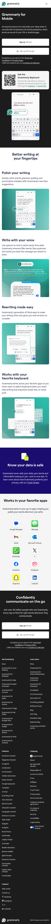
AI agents (5, 764)
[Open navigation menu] (47, 4)
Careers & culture (36, 774)
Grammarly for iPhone (7, 732)
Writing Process (36, 706)
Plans (32, 664)
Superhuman (37, 756)
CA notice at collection (34, 809)
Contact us (6, 893)
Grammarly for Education (35, 685)
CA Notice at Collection (31, 63)
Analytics (5, 828)
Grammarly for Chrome (7, 691)
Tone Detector (7, 800)
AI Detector (6, 768)
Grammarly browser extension (9, 685)
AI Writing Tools (7, 796)
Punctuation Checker (6, 865)
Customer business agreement (37, 803)
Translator (5, 788)
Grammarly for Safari (7, 697)
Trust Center (33, 482)
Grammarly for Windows (7, 675)
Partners (33, 786)
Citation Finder (7, 840)
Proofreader (6, 876)
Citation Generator (9, 776)
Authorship (6, 836)
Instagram (8, 901)
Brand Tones (6, 832)
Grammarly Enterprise (34, 679)
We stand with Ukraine (35, 765)
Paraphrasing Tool (8, 784)
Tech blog (33, 714)
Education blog (35, 718)
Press (32, 778)
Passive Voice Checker (7, 871)
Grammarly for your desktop (9, 669)
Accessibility (34, 818)
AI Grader (5, 844)
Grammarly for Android (7, 742)
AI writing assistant (37, 702)
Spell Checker (7, 856)
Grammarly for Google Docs (7, 720)
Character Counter (9, 808)
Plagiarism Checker (9, 760)
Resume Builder (7, 852)
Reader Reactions (8, 848)
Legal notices (35, 822)
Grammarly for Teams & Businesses (37, 673)
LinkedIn (7, 909)
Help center (6, 889)
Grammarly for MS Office (8, 713)
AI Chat (4, 792)
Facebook (7, 897)
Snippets (5, 824)
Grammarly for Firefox (7, 703)
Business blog (35, 722)
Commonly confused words (37, 727)
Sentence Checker (9, 860)
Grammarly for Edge (9, 708)
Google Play (42, 86)
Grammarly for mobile (7, 726)
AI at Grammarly (36, 694)
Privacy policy (35, 794)
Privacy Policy (18, 61)
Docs (3, 664)
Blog (31, 710)
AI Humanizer (7, 772)
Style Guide (6, 820)
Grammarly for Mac (9, 680)
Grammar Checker (9, 756)
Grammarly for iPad (9, 737)
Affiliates (33, 782)
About (32, 760)
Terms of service (36, 798)
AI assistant (34, 690)
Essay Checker (7, 780)
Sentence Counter (8, 816)
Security (33, 814)
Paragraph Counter (9, 812)
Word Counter (7, 804)
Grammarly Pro (35, 668)
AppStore (31, 86)
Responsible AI (35, 770)
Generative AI (35, 698)
